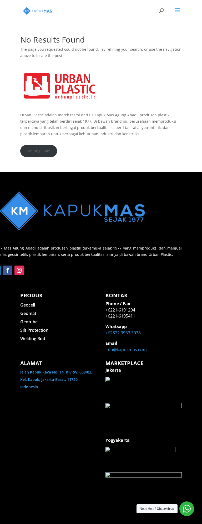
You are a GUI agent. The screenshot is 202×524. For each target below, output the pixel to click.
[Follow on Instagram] (19, 270)
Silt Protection (34, 330)
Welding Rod (32, 338)
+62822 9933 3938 (123, 333)
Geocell (27, 305)
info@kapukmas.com (126, 349)
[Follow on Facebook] (7, 270)
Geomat (28, 313)
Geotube (29, 322)
